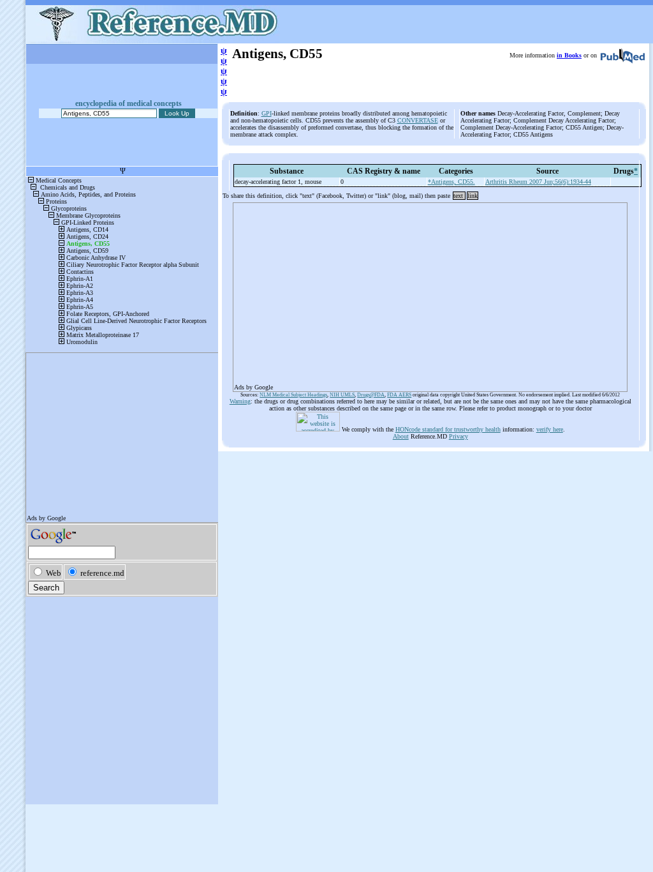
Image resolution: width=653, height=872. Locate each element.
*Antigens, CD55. (451, 181)
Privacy (458, 436)
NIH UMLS (342, 395)
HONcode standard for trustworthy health (448, 429)
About (401, 436)
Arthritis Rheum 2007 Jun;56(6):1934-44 (538, 181)
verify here (549, 429)
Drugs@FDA (371, 395)
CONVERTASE (417, 120)
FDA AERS (399, 395)
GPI (266, 113)
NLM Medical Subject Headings (293, 395)
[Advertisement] (430, 293)
